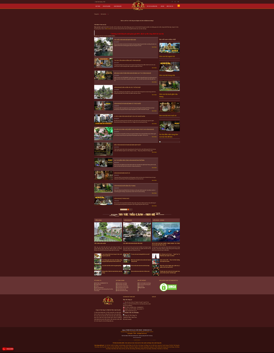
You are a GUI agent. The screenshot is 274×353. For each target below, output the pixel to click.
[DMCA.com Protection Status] (168, 287)
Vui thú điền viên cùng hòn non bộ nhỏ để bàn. (129, 160)
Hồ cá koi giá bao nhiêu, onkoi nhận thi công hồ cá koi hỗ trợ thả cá (166, 244)
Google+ (175, 1)
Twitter (178, 1)
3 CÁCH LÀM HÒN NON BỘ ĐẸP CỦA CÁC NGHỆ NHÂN (129, 116)
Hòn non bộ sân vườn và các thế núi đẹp (127, 87)
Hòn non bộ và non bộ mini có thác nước (127, 103)
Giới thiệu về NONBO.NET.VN (101, 283)
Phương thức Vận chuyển (122, 287)
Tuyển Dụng (98, 284)
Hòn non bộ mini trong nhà (145, 284)
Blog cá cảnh (142, 287)
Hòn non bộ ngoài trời (167, 56)
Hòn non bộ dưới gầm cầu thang (124, 186)
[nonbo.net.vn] (138, 6)
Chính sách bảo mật (121, 289)
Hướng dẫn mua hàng (122, 284)
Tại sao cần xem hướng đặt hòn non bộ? (127, 60)
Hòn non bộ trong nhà (121, 198)
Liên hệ (162, 6)
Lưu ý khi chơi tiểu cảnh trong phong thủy (111, 265)
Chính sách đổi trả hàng (122, 290)
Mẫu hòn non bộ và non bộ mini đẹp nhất (127, 145)
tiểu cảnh (108, 28)
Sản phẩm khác (118, 6)
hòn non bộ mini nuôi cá (122, 173)
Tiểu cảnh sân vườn (100, 243)
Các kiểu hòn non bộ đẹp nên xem (125, 39)
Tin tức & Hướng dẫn (152, 6)
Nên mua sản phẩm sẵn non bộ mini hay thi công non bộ (132, 73)
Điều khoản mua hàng (122, 283)
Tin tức (97, 286)
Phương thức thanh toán (122, 286)
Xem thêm (154, 47)
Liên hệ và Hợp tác (99, 287)
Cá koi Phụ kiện (106, 6)
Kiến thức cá (170, 6)
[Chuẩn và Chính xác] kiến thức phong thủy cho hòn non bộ (134, 129)
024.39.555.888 (132, 309)
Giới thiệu (97, 6)
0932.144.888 (130, 307)
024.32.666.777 (140, 309)
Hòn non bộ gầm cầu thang (145, 283)
